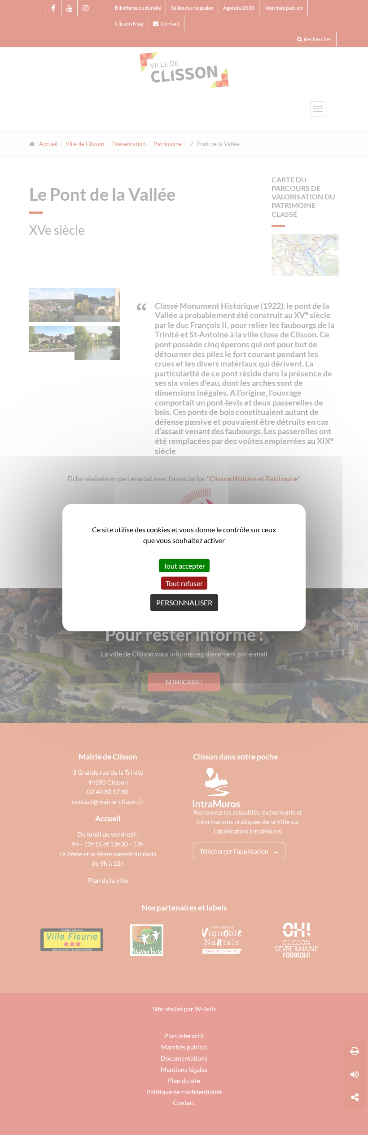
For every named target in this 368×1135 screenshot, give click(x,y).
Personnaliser (184, 602)
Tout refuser (184, 583)
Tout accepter (184, 565)
